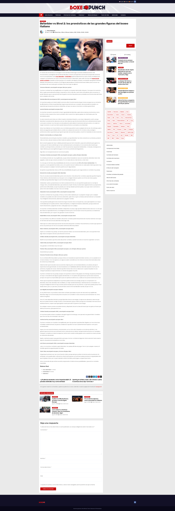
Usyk (121, 135)
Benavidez (116, 111)
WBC (108, 138)
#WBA (79, 32)
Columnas (81, 15)
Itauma (109, 123)
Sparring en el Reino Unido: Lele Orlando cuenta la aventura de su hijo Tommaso (87, 380)
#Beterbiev (58, 32)
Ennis (118, 117)
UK (117, 135)
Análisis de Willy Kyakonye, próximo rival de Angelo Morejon (60, 400)
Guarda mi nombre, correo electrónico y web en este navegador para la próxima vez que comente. (68, 485)
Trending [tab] (127, 54)
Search (109, 41)
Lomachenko (127, 123)
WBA (132, 135)
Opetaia (109, 129)
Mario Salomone (51, 30)
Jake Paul (115, 123)
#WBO (87, 32)
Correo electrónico (45, 467)
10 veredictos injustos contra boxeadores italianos (93, 399)
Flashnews (58, 15)
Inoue (132, 120)
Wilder (117, 138)
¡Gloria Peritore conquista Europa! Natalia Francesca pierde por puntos (126, 101)
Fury (122, 117)
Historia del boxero (93, 15)
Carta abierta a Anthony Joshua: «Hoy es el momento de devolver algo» (61, 411)
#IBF (75, 32)
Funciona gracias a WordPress (80, 508)
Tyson (113, 135)
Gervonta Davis (128, 117)
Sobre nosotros (49, 15)
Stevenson (123, 132)
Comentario (44, 430)
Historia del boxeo (121, 120)
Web (41, 476)
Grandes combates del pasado (115, 174)
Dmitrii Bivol (68, 76)
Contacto (123, 15)
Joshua (120, 123)
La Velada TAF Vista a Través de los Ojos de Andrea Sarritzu (124, 82)
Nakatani (123, 126)
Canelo (117, 114)
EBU (113, 117)
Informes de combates (70, 15)
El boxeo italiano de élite (113, 164)
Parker (125, 129)
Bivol (127, 111)
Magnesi (109, 126)
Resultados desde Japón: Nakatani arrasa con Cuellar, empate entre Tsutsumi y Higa (126, 72)
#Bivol (63, 32)
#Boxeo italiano (69, 32)
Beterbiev (122, 111)
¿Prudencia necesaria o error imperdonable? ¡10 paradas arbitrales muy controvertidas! (55, 380)
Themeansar (99, 508)
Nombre (43, 458)
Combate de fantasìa (112, 155)
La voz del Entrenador (112, 184)
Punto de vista (105, 15)
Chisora (123, 114)
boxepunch (99, 386)
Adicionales (115, 15)
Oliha (128, 126)
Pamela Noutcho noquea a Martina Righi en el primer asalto (126, 92)
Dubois (108, 117)
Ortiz (114, 129)
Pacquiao (119, 129)
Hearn (113, 120)
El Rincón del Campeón (123, 78)
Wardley (126, 135)
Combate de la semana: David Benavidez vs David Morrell (126, 61)
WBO (113, 138)
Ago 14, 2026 (55, 403)
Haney (108, 120)
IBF (127, 120)
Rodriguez (131, 129)
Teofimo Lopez (130, 132)
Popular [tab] (114, 54)
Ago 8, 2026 (55, 414)
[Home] (41, 15)
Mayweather (116, 126)
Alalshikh (109, 111)
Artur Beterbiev (60, 76)
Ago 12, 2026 (87, 402)
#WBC (83, 32)
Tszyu (108, 135)
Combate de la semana (123, 57)
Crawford (129, 114)
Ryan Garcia (110, 132)
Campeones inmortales (113, 148)
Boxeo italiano (110, 114)
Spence (116, 132)
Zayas (122, 138)
